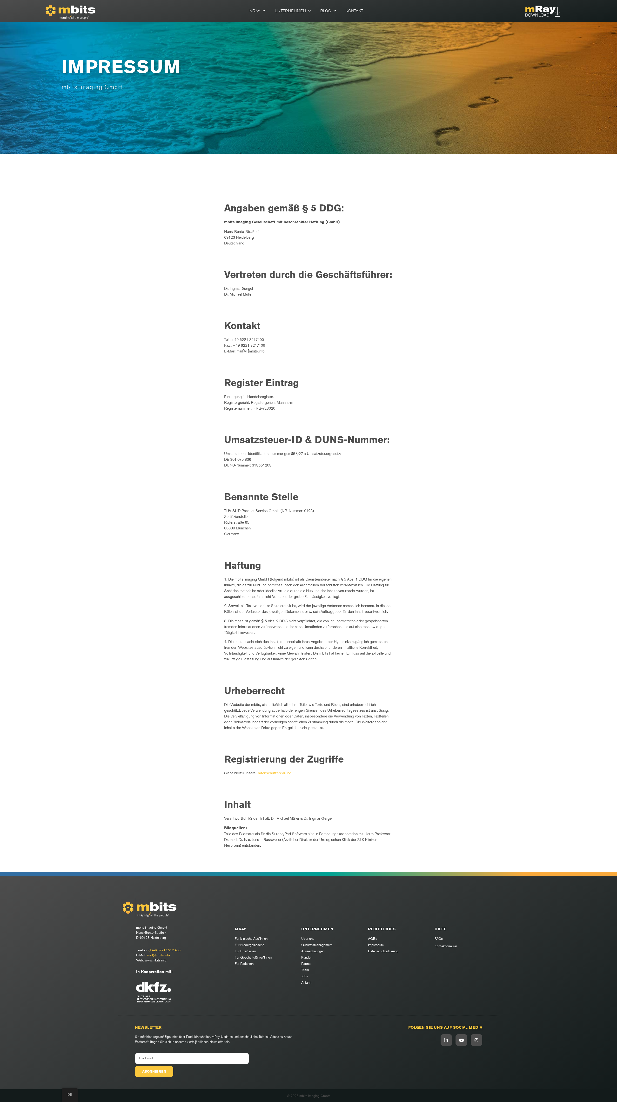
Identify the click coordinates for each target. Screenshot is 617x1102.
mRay (254, 10)
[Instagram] (476, 1040)
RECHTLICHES (382, 929)
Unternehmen (290, 10)
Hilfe (440, 929)
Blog (325, 10)
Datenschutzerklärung (273, 773)
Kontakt (354, 10)
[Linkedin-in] (446, 1040)
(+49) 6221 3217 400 (164, 950)
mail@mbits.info (158, 955)
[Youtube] (461, 1040)
